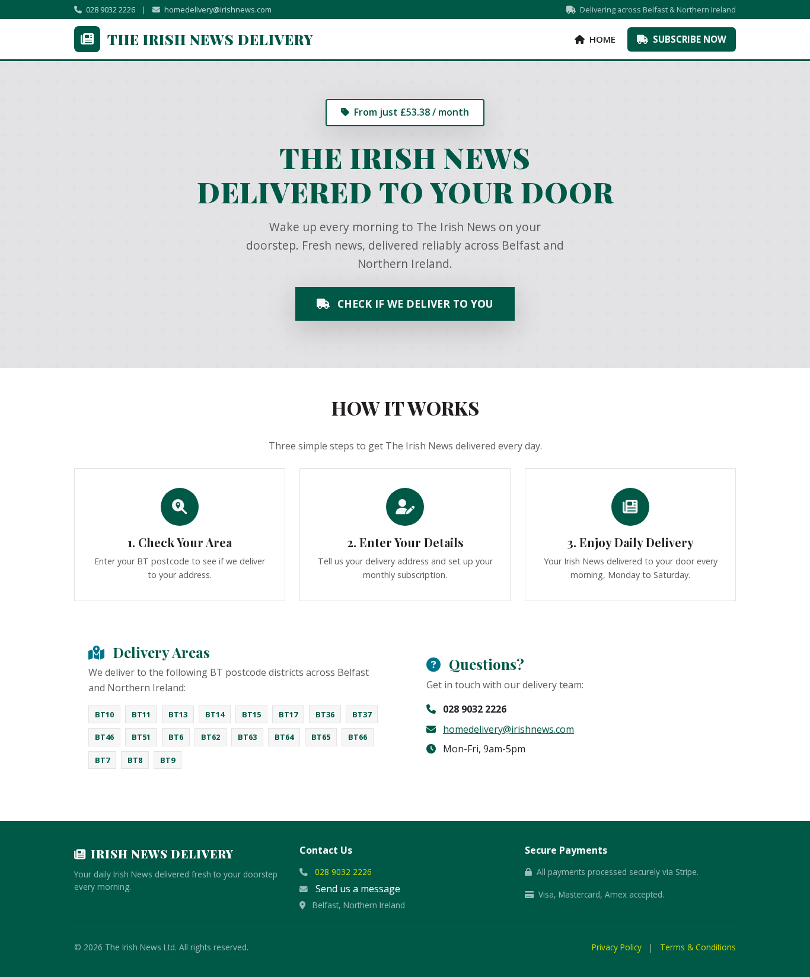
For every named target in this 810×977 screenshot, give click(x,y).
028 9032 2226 (110, 9)
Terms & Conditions (698, 947)
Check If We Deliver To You (413, 303)
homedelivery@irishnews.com (218, 9)
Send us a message (357, 888)
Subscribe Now (688, 39)
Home (601, 39)
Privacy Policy (617, 947)
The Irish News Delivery (210, 39)
